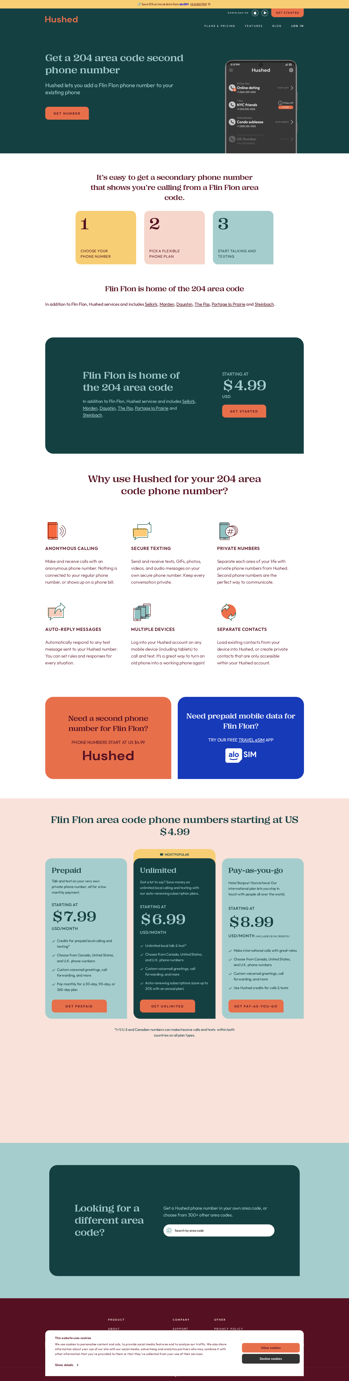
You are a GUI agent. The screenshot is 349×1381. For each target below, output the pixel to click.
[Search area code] (169, 1230)
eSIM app (241, 738)
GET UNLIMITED (167, 1006)
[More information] (174, 4)
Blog (277, 25)
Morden (167, 304)
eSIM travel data (181, 1120)
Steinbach (264, 304)
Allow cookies (271, 1347)
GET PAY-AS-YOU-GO (256, 1006)
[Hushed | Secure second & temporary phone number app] (61, 19)
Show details (64, 1365)
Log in (297, 25)
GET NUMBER (67, 113)
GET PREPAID (79, 1006)
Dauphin (184, 304)
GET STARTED (287, 13)
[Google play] (265, 13)
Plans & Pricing (219, 25)
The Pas (202, 304)
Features (254, 25)
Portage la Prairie (228, 304)
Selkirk (151, 304)
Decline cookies (271, 1358)
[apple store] (255, 13)
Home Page (108, 738)
